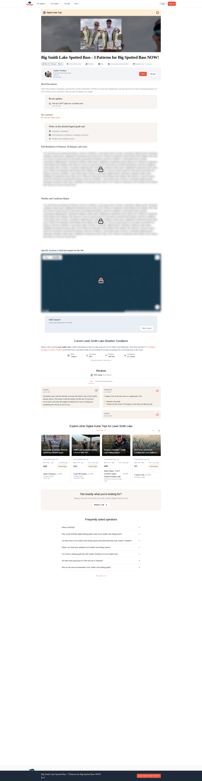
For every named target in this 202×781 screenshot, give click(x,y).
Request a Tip (99, 505)
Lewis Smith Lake (75, 64)
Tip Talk (67, 4)
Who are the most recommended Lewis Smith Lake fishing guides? (86, 567)
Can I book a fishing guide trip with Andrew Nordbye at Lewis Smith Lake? (90, 554)
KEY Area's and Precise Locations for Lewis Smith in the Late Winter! (146, 451)
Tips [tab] (91, 381)
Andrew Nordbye (59, 71)
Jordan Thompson (49, 474)
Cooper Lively (139, 475)
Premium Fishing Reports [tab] (103, 381)
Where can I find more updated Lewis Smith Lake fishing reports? (86, 547)
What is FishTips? (68, 527)
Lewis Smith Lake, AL (50, 459)
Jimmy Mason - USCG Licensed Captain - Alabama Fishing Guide (112, 474)
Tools (76, 4)
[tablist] (101, 382)
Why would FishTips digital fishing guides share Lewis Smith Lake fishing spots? (92, 534)
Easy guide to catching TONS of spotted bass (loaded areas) (55, 451)
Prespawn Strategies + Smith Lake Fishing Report (114, 451)
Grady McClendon (80, 474)
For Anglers (41, 4)
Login (163, 4)
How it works (146, 328)
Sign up (171, 4)
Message (153, 74)
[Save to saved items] (67, 437)
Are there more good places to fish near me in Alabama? (82, 561)
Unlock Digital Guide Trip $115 (148, 776)
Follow (143, 74)
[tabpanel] (101, 402)
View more (99, 430)
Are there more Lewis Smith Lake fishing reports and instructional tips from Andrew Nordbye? (97, 541)
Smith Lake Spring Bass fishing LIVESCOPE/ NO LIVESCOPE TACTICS (85, 451)
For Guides (54, 4)
